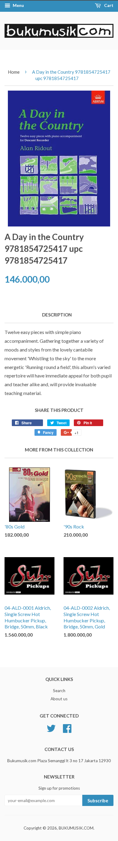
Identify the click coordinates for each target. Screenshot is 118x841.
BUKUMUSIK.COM (76, 828)
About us (59, 698)
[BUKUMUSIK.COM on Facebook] (67, 727)
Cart (108, 5)
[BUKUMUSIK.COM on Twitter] (51, 727)
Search (59, 690)
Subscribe (97, 800)
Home (14, 72)
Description (57, 314)
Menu (18, 5)
